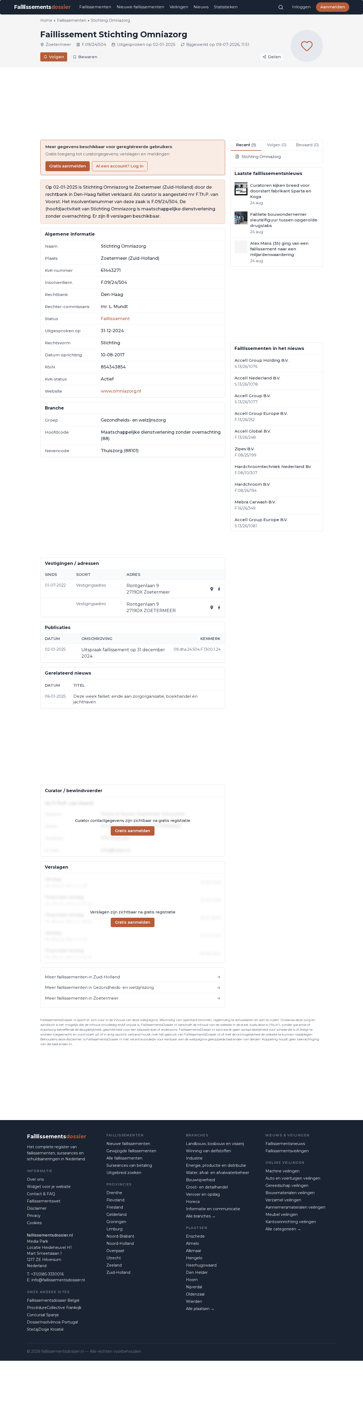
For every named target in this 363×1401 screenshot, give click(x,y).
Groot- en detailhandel (207, 1187)
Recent (246, 144)
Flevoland (115, 1200)
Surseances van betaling (129, 1165)
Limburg (114, 1229)
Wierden (194, 1301)
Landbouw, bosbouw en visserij (215, 1143)
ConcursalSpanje (43, 1314)
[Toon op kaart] (211, 589)
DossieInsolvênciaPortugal (52, 1322)
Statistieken (226, 6)
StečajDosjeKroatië (45, 1329)
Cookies (34, 1222)
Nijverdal (194, 1287)
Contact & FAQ (41, 1193)
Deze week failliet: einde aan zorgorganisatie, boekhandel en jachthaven (135, 699)
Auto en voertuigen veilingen (292, 1178)
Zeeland (114, 1265)
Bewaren (87, 56)
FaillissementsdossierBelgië (53, 1300)
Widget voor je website (49, 1186)
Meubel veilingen (281, 1214)
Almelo (192, 1243)
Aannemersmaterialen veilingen (295, 1207)
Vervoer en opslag (203, 1194)
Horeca (193, 1201)
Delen (274, 56)
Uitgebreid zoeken (123, 1172)
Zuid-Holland (118, 1272)
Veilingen (179, 6)
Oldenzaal (195, 1294)
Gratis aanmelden (67, 166)
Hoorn (192, 1279)
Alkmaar (193, 1250)
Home (46, 20)
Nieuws (201, 6)
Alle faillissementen (124, 1158)
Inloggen (301, 6)
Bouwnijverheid (200, 1179)
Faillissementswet (43, 1201)
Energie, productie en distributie (216, 1165)
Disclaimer (36, 1208)
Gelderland (116, 1214)
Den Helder (197, 1272)
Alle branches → (200, 1216)
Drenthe (114, 1192)
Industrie (194, 1158)
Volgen (56, 56)
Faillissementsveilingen (287, 1150)
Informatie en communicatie (213, 1208)
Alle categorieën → (283, 1229)
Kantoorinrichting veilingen (290, 1221)
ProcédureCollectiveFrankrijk (54, 1307)
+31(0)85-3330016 (47, 1274)
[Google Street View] (219, 589)
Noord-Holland (120, 1243)
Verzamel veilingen (283, 1200)
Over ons (35, 1179)
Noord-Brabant (120, 1236)
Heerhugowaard (201, 1265)
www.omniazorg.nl (121, 391)
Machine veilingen (282, 1171)
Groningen (116, 1221)
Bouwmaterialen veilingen (290, 1192)
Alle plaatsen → (200, 1308)
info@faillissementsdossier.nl (58, 1280)
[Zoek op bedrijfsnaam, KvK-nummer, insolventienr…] (281, 7)
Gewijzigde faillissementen (131, 1150)
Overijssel (115, 1250)
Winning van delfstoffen (208, 1150)
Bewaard (307, 144)
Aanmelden (332, 6)
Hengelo (194, 1258)
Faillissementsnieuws (285, 1143)
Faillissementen (95, 6)
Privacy (34, 1215)
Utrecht (113, 1258)
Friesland (114, 1207)
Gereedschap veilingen (286, 1185)
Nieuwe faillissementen (140, 6)
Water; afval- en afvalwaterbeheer (217, 1172)
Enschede (195, 1236)
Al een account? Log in (119, 166)
